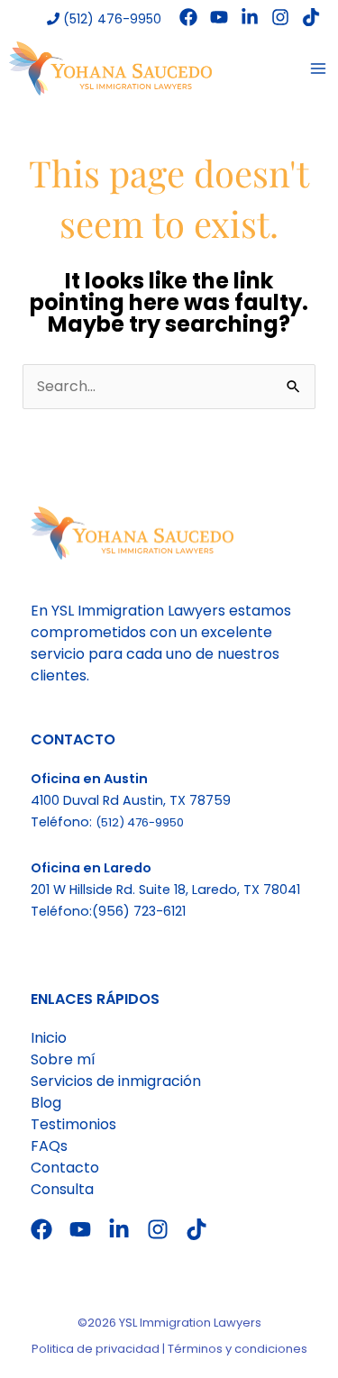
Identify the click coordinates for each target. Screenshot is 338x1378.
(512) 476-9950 (110, 19)
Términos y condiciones (237, 1348)
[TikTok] (311, 17)
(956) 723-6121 (139, 911)
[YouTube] (219, 17)
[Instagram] (280, 17)
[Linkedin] (250, 17)
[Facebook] (188, 17)
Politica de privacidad (96, 1348)
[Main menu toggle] (318, 68)
